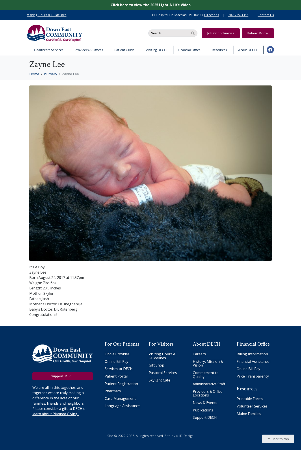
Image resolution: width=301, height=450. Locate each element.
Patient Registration (121, 383)
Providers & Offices (89, 50)
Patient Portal (116, 376)
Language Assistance (122, 405)
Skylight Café (159, 380)
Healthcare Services (48, 50)
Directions (211, 15)
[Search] (192, 33)
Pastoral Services (163, 372)
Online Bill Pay (116, 361)
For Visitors (161, 344)
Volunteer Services (252, 406)
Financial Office (189, 50)
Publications (203, 410)
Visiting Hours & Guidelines (162, 356)
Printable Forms (250, 398)
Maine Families (249, 413)
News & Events (205, 402)
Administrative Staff (209, 383)
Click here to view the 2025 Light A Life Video (151, 4)
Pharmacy (113, 391)
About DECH (247, 50)
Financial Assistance (253, 361)
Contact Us (266, 15)
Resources (219, 50)
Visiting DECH (156, 50)
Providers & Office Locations (207, 393)
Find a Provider (117, 354)
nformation (258, 354)
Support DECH (205, 417)
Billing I (243, 354)
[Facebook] (270, 49)
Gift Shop (156, 365)
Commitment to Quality (206, 374)
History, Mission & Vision (208, 363)
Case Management (120, 398)
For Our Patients (122, 344)
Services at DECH (119, 368)
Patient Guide (124, 50)
